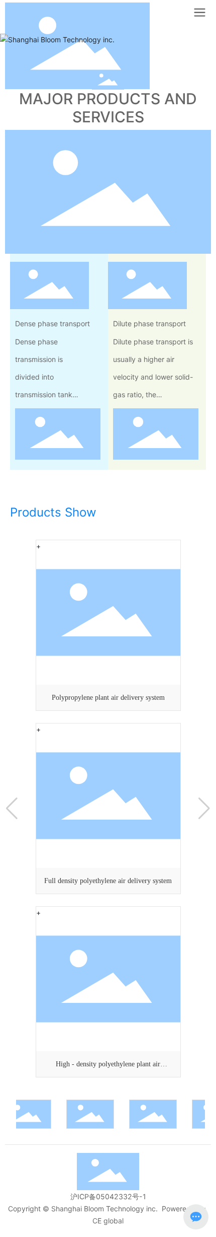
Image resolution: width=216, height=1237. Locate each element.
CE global (108, 1220)
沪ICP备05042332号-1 (108, 1196)
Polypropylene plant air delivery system (108, 697)
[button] (12, 808)
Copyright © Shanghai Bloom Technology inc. (83, 1208)
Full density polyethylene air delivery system (108, 881)
